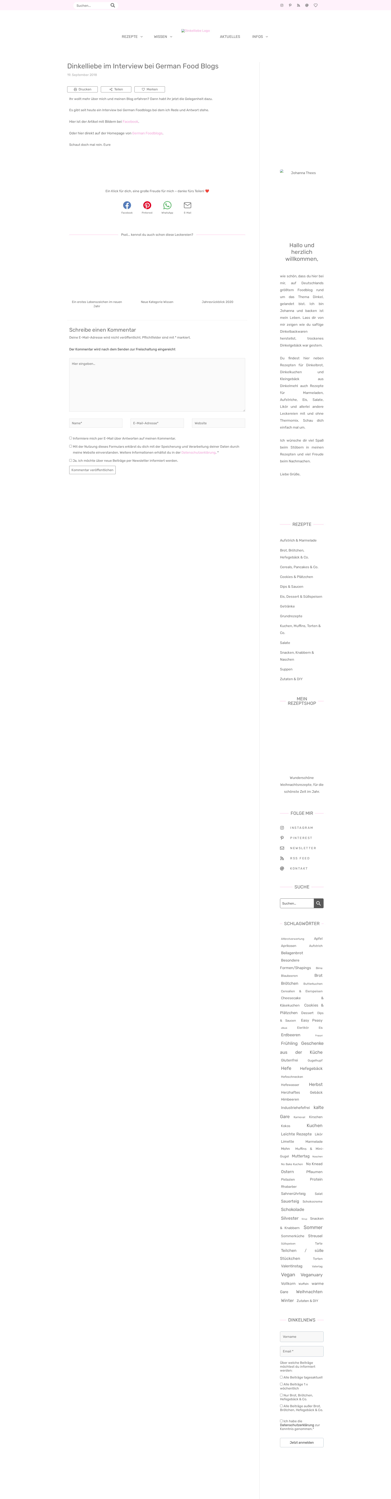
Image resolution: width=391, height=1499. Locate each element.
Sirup (304, 1219)
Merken (152, 89)
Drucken (85, 89)
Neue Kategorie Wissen (157, 302)
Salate (285, 643)
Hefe (286, 1068)
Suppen (286, 669)
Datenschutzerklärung (198, 452)
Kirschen (316, 1117)
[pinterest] (290, 5)
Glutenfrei (289, 1060)
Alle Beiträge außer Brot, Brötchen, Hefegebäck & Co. (301, 1408)
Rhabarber (289, 1187)
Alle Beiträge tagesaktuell (303, 1377)
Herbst (316, 1084)
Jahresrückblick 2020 (217, 302)
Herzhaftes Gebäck (302, 1092)
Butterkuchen (313, 984)
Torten (318, 1259)
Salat (319, 1194)
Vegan (288, 1274)
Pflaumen (314, 1172)
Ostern (287, 1171)
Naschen (317, 1156)
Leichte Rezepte (296, 1134)
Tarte (319, 1243)
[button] (140, 37)
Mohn (285, 1149)
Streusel (315, 1236)
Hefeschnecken (292, 1077)
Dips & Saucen (291, 586)
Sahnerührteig (293, 1193)
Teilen (118, 89)
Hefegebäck (311, 1068)
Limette (287, 1141)
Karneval (299, 1117)
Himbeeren (290, 1099)
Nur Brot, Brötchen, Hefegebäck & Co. (296, 1397)
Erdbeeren (290, 1035)
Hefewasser (290, 1085)
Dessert (307, 1013)
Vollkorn (288, 1283)
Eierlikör (303, 1028)
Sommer (313, 1227)
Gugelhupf (315, 1060)
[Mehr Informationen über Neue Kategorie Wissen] (157, 269)
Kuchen (315, 1125)
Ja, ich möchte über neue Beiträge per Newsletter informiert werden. (125, 461)
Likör (319, 1134)
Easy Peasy (312, 1020)
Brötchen (289, 983)
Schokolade (292, 1209)
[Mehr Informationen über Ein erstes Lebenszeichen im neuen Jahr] (96, 269)
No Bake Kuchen (292, 1164)
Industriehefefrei (295, 1107)
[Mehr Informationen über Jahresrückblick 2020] (217, 269)
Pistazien (288, 1179)
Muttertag (301, 1156)
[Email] (307, 5)
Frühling (289, 1043)
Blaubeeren (289, 976)
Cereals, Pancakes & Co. (299, 567)
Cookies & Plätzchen (296, 577)
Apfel (318, 938)
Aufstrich (316, 946)
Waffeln (304, 1284)
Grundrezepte (291, 616)
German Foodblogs (147, 133)
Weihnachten (309, 1291)
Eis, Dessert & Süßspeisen (301, 596)
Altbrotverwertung (292, 938)
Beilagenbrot (292, 953)
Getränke (287, 606)
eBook (284, 1028)
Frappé (319, 1035)
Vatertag (317, 1266)
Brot (318, 975)
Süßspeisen (288, 1243)
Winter (287, 1300)
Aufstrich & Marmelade (298, 540)
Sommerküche (292, 1236)
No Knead (314, 1164)
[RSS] (298, 5)
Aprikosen (288, 946)
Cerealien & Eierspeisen (302, 991)
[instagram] (281, 5)
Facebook (130, 122)
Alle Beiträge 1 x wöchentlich (294, 1386)
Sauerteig (290, 1201)
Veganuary (312, 1274)
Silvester (290, 1218)
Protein (316, 1179)
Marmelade (314, 1142)
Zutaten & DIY (291, 679)
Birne (319, 968)
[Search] (114, 5)
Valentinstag (291, 1266)
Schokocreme (313, 1201)
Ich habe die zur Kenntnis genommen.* (300, 1425)
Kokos (285, 1126)
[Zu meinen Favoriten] (316, 5)
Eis (321, 1028)
